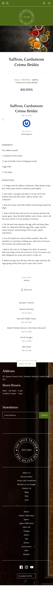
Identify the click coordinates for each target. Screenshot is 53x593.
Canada (25, 576)
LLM (26, 500)
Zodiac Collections (26, 515)
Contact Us (26, 488)
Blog (26, 492)
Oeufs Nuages (26, 337)
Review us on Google (26, 484)
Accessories (26, 546)
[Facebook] (21, 567)
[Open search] (7, 3)
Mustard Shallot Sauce (26, 318)
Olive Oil (26, 527)
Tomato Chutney (26, 309)
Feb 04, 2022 (26, 115)
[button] (26, 364)
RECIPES (26, 80)
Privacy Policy (26, 476)
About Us (26, 473)
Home (16, 80)
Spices (26, 519)
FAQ (26, 496)
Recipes (26, 554)
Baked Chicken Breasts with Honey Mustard (26, 328)
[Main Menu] (3, 3)
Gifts (26, 550)
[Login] (44, 3)
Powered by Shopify (38, 584)
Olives (26, 535)
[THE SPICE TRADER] (27, 17)
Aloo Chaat (26, 347)
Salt (26, 539)
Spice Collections (26, 523)
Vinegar (26, 531)
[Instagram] (26, 567)
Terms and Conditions (26, 480)
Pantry (26, 542)
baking (26, 280)
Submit (44, 415)
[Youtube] (31, 567)
